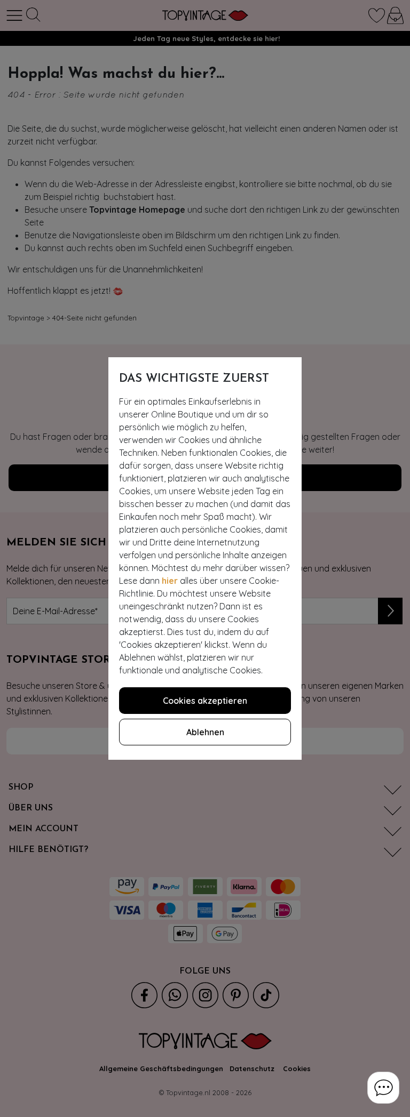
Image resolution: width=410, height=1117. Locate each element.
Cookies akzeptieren (205, 700)
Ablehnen (205, 732)
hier (170, 580)
